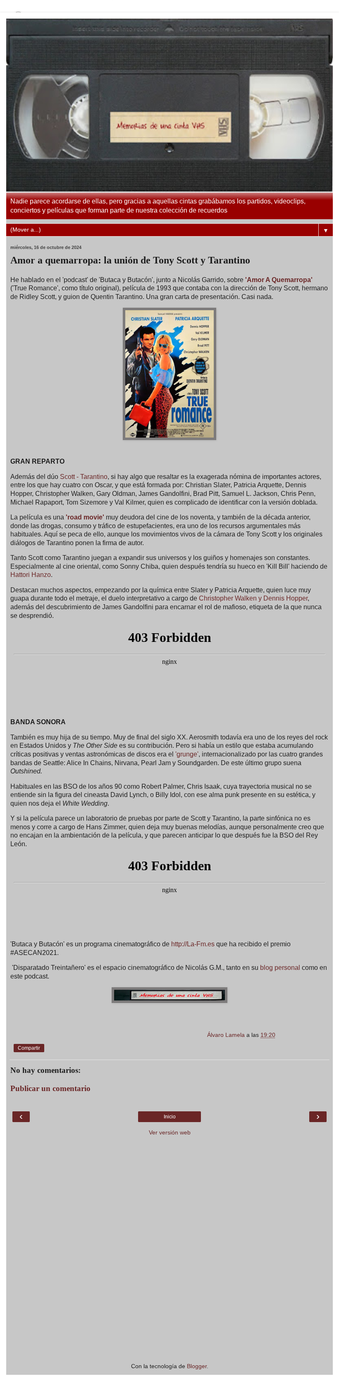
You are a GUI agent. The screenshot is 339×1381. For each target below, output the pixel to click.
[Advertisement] (169, 1308)
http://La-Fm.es (193, 944)
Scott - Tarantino (83, 476)
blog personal (280, 967)
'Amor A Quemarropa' (279, 279)
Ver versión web (170, 1132)
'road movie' (85, 517)
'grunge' (186, 754)
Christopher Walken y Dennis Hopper (253, 598)
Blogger (197, 1366)
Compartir (29, 1048)
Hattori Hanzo (30, 574)
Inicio (170, 1117)
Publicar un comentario (50, 1088)
